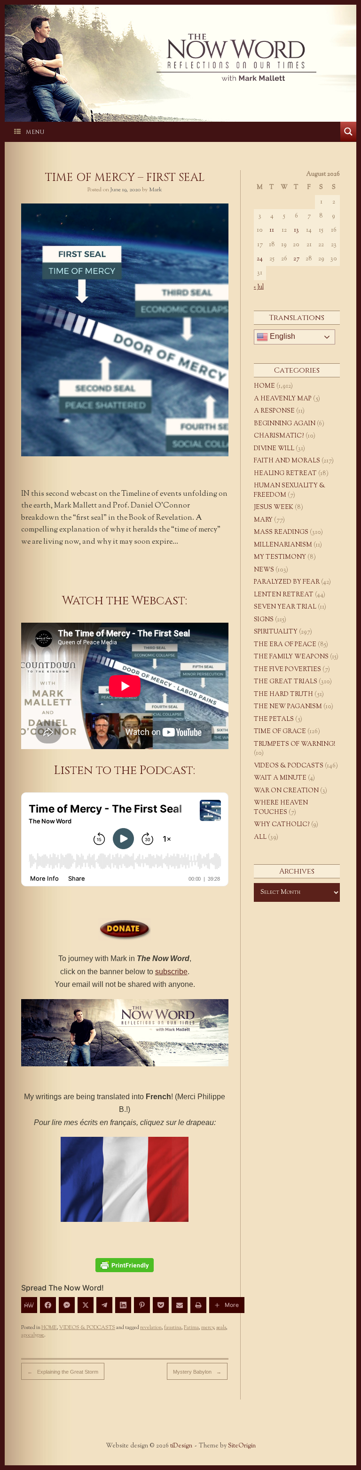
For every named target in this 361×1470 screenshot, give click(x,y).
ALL (260, 837)
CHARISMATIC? (279, 436)
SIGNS (264, 620)
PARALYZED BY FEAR (287, 582)
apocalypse (32, 1335)
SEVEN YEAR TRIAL (285, 607)
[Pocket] (161, 1305)
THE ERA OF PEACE (285, 645)
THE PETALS (274, 719)
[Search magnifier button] (348, 131)
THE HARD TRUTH (283, 694)
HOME (49, 1327)
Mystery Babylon (197, 1372)
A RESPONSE (274, 411)
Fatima (191, 1327)
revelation (151, 1327)
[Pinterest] (142, 1305)
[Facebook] (48, 1305)
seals (221, 1327)
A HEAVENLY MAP (283, 399)
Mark (155, 190)
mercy (207, 1327)
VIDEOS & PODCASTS (87, 1327)
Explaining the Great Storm (62, 1372)
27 (296, 259)
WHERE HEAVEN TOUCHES (281, 808)
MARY (263, 520)
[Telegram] (104, 1305)
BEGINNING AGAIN (284, 424)
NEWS (264, 570)
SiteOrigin (242, 1446)
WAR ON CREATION (286, 791)
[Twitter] (86, 1305)
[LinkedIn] (123, 1305)
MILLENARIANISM (283, 545)
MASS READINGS (281, 532)
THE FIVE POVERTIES (287, 669)
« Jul (259, 287)
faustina (172, 1327)
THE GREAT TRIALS (285, 682)
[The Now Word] (180, 57)
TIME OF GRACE (280, 731)
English (281, 336)
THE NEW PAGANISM (288, 707)
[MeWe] (29, 1305)
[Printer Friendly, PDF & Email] (124, 1265)
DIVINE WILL (274, 449)
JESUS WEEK (273, 507)
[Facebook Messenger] (67, 1305)
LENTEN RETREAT (284, 595)
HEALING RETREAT (285, 473)
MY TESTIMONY (280, 557)
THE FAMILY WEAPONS (291, 657)
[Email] (180, 1305)
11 (271, 230)
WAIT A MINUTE (280, 778)
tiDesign (181, 1446)
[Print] (198, 1305)
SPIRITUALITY (276, 632)
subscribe (171, 972)
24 (260, 259)
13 (296, 230)
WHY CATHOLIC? (282, 825)
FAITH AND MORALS (287, 461)
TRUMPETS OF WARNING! (294, 744)
